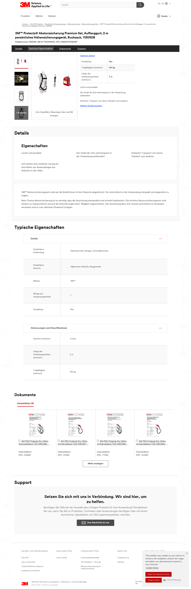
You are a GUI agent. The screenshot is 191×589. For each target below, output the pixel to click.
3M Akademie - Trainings (91, 562)
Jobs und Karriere (28, 562)
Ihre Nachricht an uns (98, 523)
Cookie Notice (152, 568)
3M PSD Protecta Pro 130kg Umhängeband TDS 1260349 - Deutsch (151, 442)
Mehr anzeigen (95, 464)
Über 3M (25, 558)
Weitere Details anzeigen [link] (91, 106)
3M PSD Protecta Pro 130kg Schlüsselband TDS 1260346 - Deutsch (33, 442)
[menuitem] (18, 48)
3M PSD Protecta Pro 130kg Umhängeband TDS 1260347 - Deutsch (73, 442)
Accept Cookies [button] (153, 580)
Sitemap (120, 562)
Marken (52, 16)
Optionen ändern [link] (87, 56)
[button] (172, 580)
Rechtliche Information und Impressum (45, 582)
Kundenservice (123, 558)
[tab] (25, 403)
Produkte (25, 16)
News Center (61, 558)
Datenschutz (65, 582)
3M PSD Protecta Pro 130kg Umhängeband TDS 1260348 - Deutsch (112, 442)
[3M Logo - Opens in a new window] (36, 5)
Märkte (39, 16)
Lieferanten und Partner (30, 571)
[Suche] (140, 5)
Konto (164, 16)
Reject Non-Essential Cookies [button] (158, 574)
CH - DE (161, 4)
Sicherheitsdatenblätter (90, 558)
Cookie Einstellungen (79, 582)
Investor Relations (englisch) (32, 566)
